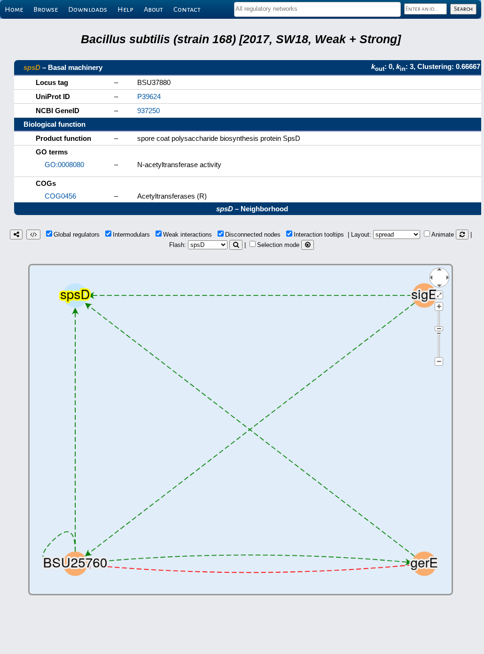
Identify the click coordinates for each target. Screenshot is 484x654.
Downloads (87, 9)
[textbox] (317, 9)
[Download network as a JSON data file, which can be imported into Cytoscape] (33, 234)
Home (14, 9)
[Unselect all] (307, 245)
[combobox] (317, 9)
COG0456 (60, 196)
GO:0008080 (64, 165)
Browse (45, 9)
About (153, 9)
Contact (187, 9)
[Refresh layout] (462, 234)
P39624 (149, 96)
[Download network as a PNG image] (16, 234)
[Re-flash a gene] (235, 245)
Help (125, 9)
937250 (148, 111)
